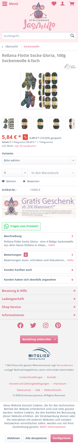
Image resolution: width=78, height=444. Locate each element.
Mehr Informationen (53, 427)
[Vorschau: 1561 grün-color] (40, 123)
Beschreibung (13, 236)
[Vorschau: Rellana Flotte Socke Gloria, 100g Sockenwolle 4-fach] (8, 123)
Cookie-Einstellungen (31, 377)
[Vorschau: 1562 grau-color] (56, 123)
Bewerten (33, 181)
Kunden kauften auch (18, 270)
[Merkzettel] (53, 4)
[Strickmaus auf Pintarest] (58, 326)
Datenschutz (24, 390)
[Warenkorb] (72, 4)
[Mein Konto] (62, 4)
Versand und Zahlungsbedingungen (29, 383)
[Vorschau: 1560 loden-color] (24, 123)
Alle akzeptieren (36, 438)
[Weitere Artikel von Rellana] (70, 66)
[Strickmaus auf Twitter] (33, 326)
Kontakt (51, 377)
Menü (13, 4)
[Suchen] (72, 36)
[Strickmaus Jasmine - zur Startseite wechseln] (39, 16)
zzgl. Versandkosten (25, 145)
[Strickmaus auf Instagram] (45, 326)
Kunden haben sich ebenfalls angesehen (30, 279)
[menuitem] (10, 4)
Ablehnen (13, 438)
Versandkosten (65, 365)
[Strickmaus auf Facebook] (20, 326)
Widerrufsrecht (52, 390)
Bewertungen (12, 254)
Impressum (59, 383)
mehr (51, 245)
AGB (37, 390)
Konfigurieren (62, 438)
